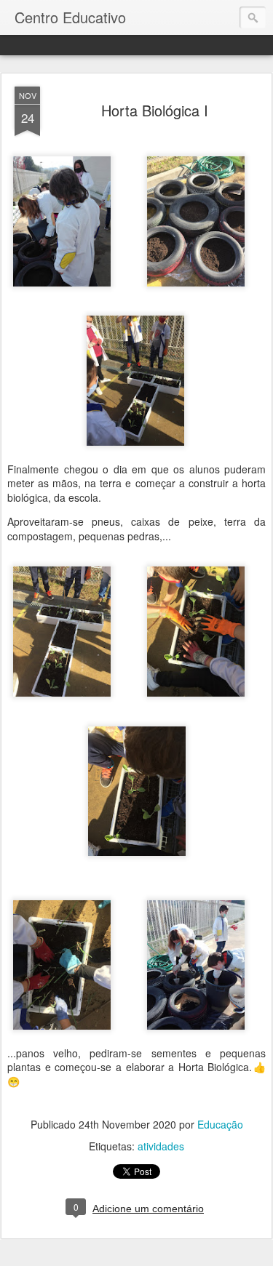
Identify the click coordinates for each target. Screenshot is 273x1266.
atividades (161, 1146)
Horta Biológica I (154, 110)
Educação (220, 1124)
